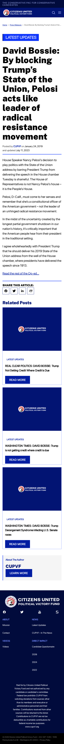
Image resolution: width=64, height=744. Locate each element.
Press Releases (16, 25)
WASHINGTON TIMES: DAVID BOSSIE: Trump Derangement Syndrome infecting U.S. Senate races (31, 530)
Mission (6, 625)
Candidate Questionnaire (43, 646)
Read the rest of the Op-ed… (20, 273)
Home (4, 25)
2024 (34, 662)
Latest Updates (21, 37)
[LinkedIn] (22, 290)
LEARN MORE (19, 573)
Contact (6, 633)
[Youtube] (39, 612)
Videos (5, 646)
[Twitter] (14, 290)
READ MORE (17, 379)
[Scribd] (57, 612)
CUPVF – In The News (42, 633)
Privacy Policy (45, 740)
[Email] (30, 290)
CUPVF (17, 146)
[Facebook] (5, 290)
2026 (34, 654)
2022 (34, 670)
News (35, 619)
